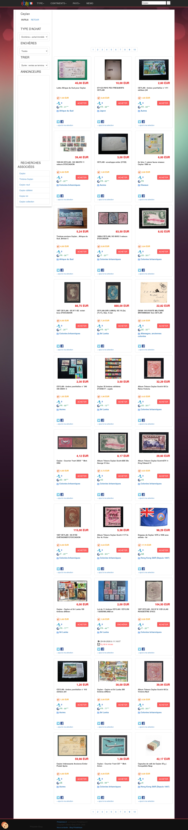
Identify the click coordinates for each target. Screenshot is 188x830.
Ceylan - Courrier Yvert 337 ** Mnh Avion (111, 764)
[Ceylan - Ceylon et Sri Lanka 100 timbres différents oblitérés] (72, 591)
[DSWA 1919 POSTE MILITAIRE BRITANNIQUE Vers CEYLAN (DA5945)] (154, 292)
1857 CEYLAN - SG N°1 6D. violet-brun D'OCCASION (71, 311)
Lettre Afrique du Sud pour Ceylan (71, 87)
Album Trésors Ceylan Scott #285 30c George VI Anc (113, 461)
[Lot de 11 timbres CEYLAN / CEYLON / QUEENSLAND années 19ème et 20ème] (113, 591)
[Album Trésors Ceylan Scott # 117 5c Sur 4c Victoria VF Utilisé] (113, 517)
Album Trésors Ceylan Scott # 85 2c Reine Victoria (153, 387)
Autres (144, 110)
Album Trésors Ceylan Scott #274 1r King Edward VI (153, 461)
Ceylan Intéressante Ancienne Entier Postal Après (72, 764)
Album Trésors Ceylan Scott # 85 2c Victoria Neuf (153, 690)
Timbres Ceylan (26, 179)
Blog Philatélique (76, 827)
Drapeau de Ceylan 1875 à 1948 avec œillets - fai (153, 536)
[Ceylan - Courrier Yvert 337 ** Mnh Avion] (113, 745)
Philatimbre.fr (62, 822)
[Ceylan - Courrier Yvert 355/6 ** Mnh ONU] (72, 442)
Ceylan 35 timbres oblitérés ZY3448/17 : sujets (108, 387)
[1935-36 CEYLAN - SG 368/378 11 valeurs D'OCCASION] (72, 144)
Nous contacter (62, 827)
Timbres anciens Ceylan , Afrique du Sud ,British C (72, 237)
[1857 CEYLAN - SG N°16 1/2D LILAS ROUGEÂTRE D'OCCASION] (154, 591)
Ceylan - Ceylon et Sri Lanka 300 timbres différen (111, 690)
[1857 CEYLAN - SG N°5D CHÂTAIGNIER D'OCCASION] (72, 517)
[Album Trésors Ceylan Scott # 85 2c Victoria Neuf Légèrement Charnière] (154, 671)
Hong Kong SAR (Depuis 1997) (155, 557)
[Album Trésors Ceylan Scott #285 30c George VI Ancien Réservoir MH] (113, 443)
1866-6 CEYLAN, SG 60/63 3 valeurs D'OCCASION (112, 237)
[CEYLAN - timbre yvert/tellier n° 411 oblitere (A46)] (153, 70)
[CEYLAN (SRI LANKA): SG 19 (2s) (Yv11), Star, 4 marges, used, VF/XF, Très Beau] (113, 292)
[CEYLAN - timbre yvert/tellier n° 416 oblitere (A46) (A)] (72, 671)
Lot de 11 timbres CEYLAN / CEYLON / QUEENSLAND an (113, 610)
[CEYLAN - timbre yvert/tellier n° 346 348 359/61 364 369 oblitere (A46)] (72, 368)
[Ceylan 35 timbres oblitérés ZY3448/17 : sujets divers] (113, 368)
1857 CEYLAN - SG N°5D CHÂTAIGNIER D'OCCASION (68, 536)
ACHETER (82, 103)
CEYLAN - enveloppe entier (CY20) (111, 162)
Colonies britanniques (69, 185)
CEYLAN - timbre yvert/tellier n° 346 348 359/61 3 (72, 387)
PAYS (75, 3)
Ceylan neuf (24, 184)
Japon (103, 110)
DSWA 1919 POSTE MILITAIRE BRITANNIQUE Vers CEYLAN (151, 311)
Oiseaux (144, 185)
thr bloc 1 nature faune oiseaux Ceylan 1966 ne (151, 163)
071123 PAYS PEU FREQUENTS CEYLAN (110, 88)
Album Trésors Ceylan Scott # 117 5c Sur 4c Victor (112, 536)
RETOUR (35, 19)
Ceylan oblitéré (25, 190)
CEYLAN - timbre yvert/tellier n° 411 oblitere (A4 (153, 88)
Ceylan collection (26, 201)
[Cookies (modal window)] (5, 825)
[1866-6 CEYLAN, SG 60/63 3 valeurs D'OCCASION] (113, 218)
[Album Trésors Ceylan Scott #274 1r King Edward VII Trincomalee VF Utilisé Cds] (153, 442)
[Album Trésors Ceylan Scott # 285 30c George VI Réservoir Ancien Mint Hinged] (153, 218)
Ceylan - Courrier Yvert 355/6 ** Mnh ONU (72, 461)
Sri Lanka (104, 333)
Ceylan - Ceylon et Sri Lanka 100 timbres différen (70, 610)
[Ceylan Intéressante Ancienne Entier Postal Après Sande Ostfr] (72, 745)
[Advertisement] (33, 118)
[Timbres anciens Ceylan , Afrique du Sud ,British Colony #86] (72, 218)
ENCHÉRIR (122, 624)
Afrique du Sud (66, 110)
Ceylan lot (23, 196)
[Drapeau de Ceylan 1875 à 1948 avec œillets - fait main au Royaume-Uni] (153, 517)
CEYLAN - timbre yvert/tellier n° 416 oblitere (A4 (72, 690)
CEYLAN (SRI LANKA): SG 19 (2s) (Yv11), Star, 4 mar (111, 311)
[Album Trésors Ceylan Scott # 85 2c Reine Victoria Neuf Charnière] (154, 368)
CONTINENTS (57, 3)
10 (134, 49)
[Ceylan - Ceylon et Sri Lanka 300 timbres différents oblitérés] (113, 671)
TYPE (39, 3)
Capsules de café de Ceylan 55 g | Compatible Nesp (152, 764)
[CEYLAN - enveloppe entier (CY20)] (113, 144)
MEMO (89, 3)
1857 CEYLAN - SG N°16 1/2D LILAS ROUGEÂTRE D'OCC (153, 610)
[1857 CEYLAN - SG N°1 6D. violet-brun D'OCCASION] (72, 292)
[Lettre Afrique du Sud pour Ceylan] (72, 70)
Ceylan (22, 173)
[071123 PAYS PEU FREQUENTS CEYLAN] (113, 70)
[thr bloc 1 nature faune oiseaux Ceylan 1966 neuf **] (154, 144)
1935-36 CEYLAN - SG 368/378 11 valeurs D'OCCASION (70, 163)
